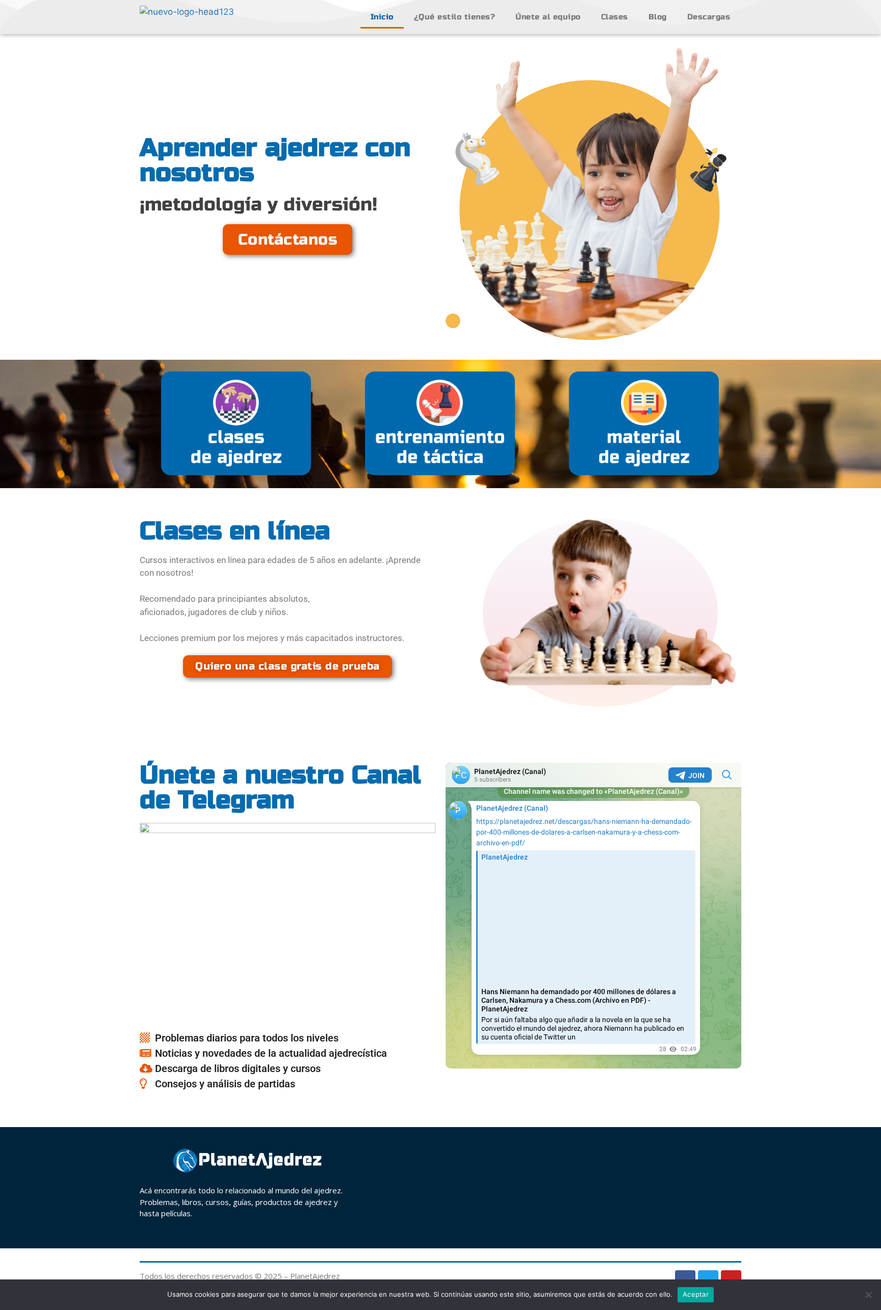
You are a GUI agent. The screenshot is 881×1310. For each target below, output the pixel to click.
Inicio (382, 16)
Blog (658, 16)
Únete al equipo (548, 16)
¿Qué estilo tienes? (455, 16)
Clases (614, 16)
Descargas (709, 16)
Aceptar (696, 1294)
